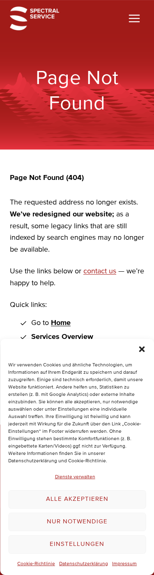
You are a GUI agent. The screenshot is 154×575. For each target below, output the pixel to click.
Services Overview (62, 337)
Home (61, 323)
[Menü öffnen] (134, 18)
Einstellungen (77, 544)
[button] (142, 349)
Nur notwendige (77, 521)
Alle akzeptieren (77, 499)
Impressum (124, 563)
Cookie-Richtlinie (36, 563)
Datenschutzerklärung (83, 563)
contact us (99, 271)
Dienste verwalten (75, 477)
